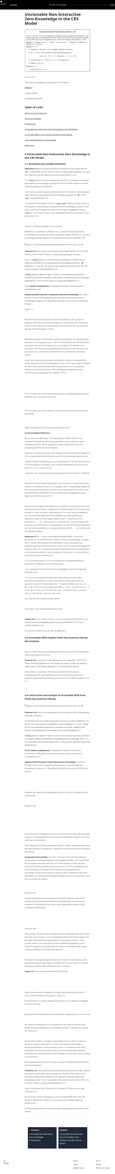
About (75, 1161)
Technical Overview (33, 118)
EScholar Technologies (57, 5)
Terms (98, 1161)
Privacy (98, 1164)
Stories (75, 1164)
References (29, 145)
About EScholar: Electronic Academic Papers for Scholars (86, 5)
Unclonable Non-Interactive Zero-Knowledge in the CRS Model (51, 129)
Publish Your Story (103, 1168)
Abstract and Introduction (36, 113)
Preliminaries (30, 124)
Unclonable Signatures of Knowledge (40, 140)
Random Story (78, 1168)
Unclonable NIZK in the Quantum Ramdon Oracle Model (48, 134)
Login (112, 5)
